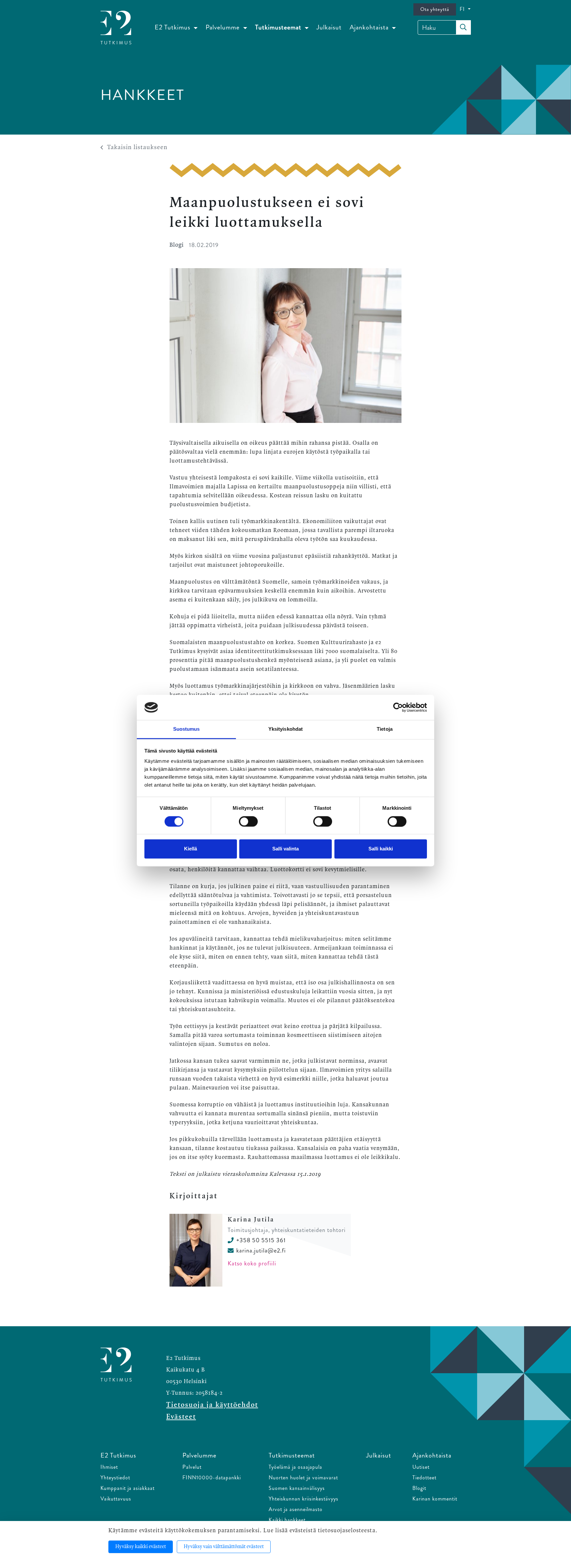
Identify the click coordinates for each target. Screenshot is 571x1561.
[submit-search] (463, 27)
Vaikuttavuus (115, 1498)
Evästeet (181, 1416)
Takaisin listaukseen (137, 147)
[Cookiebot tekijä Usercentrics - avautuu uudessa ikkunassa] (398, 707)
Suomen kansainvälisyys (297, 1488)
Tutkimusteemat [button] (279, 27)
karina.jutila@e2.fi (261, 1250)
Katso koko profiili (252, 1263)
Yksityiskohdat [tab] (285, 729)
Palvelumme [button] (223, 27)
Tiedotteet (424, 1477)
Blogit (419, 1488)
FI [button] (463, 9)
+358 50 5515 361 (261, 1240)
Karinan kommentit (434, 1498)
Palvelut (192, 1467)
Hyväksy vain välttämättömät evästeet (224, 1546)
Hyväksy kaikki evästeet (140, 1546)
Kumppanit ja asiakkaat (127, 1488)
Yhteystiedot (115, 1477)
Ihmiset (109, 1467)
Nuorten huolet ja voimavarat (303, 1477)
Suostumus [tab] (186, 729)
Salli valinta (285, 849)
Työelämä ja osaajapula (295, 1467)
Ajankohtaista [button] (370, 27)
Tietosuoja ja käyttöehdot (212, 1405)
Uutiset (421, 1467)
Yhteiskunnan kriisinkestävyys (303, 1498)
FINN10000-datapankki (211, 1477)
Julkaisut (329, 27)
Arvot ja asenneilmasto (296, 1509)
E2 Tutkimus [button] (173, 27)
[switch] (248, 821)
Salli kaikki (380, 849)
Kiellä (190, 849)
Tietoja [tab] (385, 729)
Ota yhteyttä (434, 9)
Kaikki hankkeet (287, 1520)
